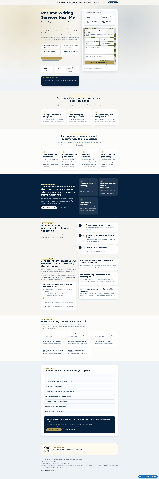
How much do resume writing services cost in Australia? (58, 381)
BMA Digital (53, 470)
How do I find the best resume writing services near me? (58, 376)
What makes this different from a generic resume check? (59, 396)
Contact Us (96, 2)
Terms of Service (104, 465)
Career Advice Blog (83, 2)
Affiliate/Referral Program (83, 465)
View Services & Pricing (50, 61)
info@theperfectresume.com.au (70, 459)
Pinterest (66, 467)
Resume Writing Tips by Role (71, 465)
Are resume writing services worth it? (54, 386)
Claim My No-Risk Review (50, 58)
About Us (90, 2)
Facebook (43, 467)
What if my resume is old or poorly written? (55, 406)
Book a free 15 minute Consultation (48, 461)
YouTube (57, 467)
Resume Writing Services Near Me (58, 465)
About (110, 465)
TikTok (61, 467)
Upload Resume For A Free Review (148, 476)
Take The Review (48, 207)
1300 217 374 (63, 207)
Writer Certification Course (94, 465)
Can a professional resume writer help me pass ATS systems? (60, 391)
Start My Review (53, 429)
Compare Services (70, 429)
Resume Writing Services (72, 2)
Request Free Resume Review (100, 62)
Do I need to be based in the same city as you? (56, 401)
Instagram (48, 467)
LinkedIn (53, 467)
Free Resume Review (61, 2)
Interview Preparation (45, 465)
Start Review (113, 2)
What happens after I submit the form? (54, 411)
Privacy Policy (115, 465)
